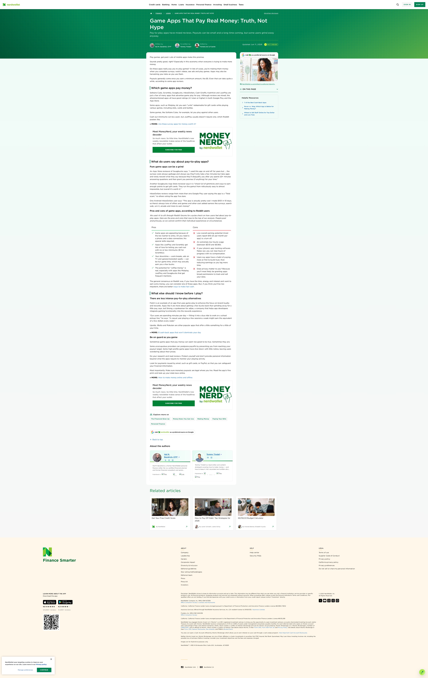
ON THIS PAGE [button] (249, 89)
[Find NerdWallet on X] (320, 600)
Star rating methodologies (191, 572)
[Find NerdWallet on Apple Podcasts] (333, 600)
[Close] (51, 659)
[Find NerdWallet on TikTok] (337, 600)
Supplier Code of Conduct (329, 556)
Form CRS (257, 627)
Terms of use (324, 552)
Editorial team (186, 575)
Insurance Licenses (258, 609)
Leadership (185, 556)
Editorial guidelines (189, 569)
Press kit (184, 582)
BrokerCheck (228, 629)
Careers (184, 559)
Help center (254, 552)
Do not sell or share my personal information (337, 569)
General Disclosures (198, 629)
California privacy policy (328, 562)
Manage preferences (25, 670)
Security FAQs (255, 556)
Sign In (407, 4)
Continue (44, 670)
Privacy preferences (327, 565)
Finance (159, 13)
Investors (184, 585)
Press (183, 578)
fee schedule (210, 629)
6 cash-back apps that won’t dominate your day (179, 332)
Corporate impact (188, 562)
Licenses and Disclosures (206, 602)
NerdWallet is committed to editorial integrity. (258, 84)
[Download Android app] (65, 602)
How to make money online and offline (175, 377)
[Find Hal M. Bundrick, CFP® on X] (165, 460)
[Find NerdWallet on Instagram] (329, 600)
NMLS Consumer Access (189, 602)
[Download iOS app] (49, 602)
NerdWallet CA (209, 667)
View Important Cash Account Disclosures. (293, 633)
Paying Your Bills (219, 419)
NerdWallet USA (190, 667)
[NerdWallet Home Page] (11, 4)
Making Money (203, 419)
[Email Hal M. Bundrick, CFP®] (169, 460)
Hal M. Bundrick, (171, 455)
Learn (168, 13)
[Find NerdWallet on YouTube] (324, 600)
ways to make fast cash (183, 287)
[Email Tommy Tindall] (208, 457)
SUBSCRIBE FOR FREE (173, 150)
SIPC (187, 627)
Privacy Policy (282, 627)
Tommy (213, 454)
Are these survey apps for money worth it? (177, 124)
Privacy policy (324, 559)
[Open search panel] (397, 4)
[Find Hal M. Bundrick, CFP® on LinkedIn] (172, 460)
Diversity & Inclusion (189, 565)
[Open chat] (422, 672)
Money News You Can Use (183, 419)
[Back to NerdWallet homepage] (151, 13)
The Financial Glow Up (160, 419)
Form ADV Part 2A (268, 627)
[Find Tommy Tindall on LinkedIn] (211, 457)
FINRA (183, 627)
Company (184, 552)
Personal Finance (158, 424)
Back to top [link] (157, 440)
